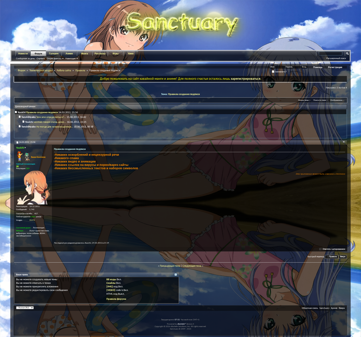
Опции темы (303, 100)
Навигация (70, 58)
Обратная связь (310, 308)
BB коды (111, 279)
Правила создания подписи (184, 94)
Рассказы (100, 53)
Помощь (317, 67)
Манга (84, 53)
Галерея (53, 53)
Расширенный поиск (336, 58)
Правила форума (116, 299)
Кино (130, 53)
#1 (344, 142)
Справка (41, 58)
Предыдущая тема (170, 266)
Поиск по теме (319, 100)
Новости (23, 53)
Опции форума (54, 58)
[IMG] (109, 286)
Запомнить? (280, 72)
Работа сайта (64, 70)
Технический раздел (41, 70)
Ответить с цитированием (334, 249)
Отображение (336, 100)
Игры (115, 53)
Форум (38, 53)
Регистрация (335, 67)
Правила (80, 70)
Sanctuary (324, 308)
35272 (32, 220)
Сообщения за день (25, 58)
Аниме (69, 53)
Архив (334, 308)
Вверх (342, 257)
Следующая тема (192, 266)
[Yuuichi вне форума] (33, 187)
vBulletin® (181, 324)
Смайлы (111, 283)
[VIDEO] (110, 290)
